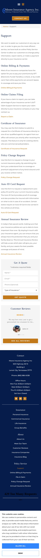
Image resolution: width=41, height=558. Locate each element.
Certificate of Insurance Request (14, 149)
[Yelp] (24, 398)
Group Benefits (20, 428)
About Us (20, 439)
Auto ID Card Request (10, 213)
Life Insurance (20, 423)
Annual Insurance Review (11, 254)
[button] (19, 4)
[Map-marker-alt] (16, 398)
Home (5, 26)
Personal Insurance (20, 414)
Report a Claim (7, 117)
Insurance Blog (20, 457)
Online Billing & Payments (11, 88)
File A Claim (20, 477)
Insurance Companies (20, 452)
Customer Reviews (20, 448)
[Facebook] (20, 398)
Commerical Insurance (20, 419)
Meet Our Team (20, 444)
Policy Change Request (10, 177)
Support (20, 468)
